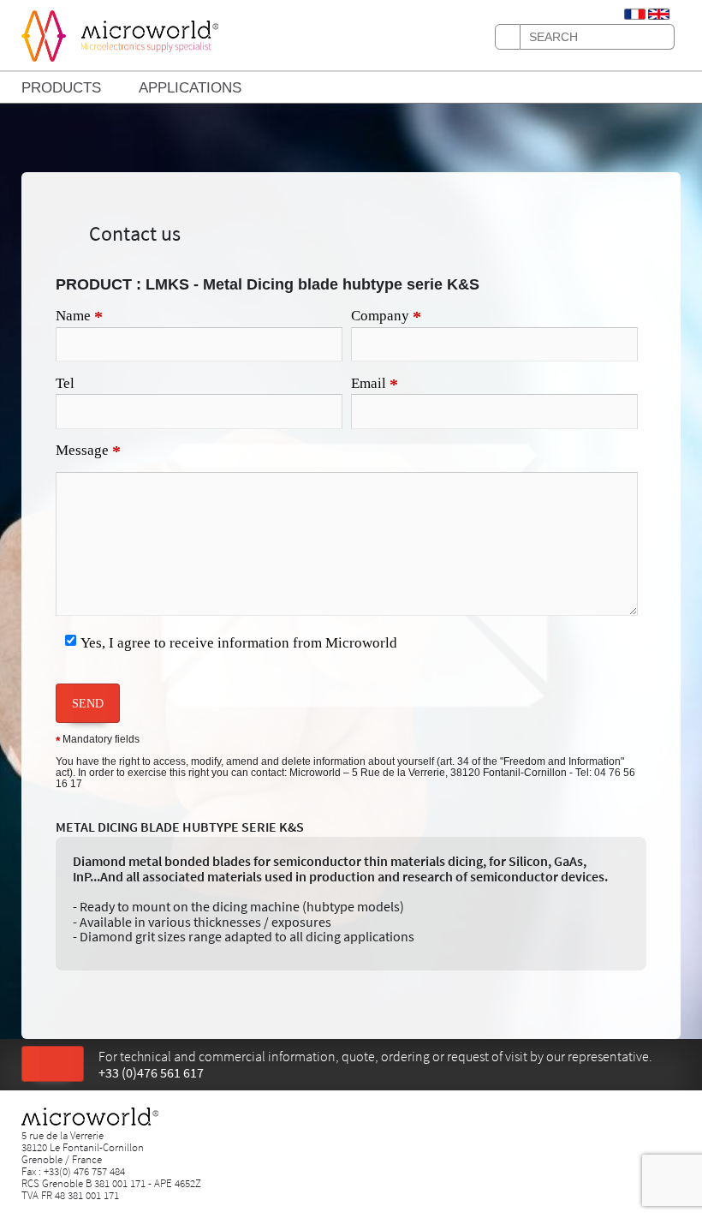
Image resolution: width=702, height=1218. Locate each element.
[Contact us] (52, 1064)
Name (79, 316)
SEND (88, 703)
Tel (65, 383)
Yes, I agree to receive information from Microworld (238, 643)
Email (374, 384)
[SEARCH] (508, 37)
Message (88, 451)
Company (386, 316)
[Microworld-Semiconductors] (43, 34)
